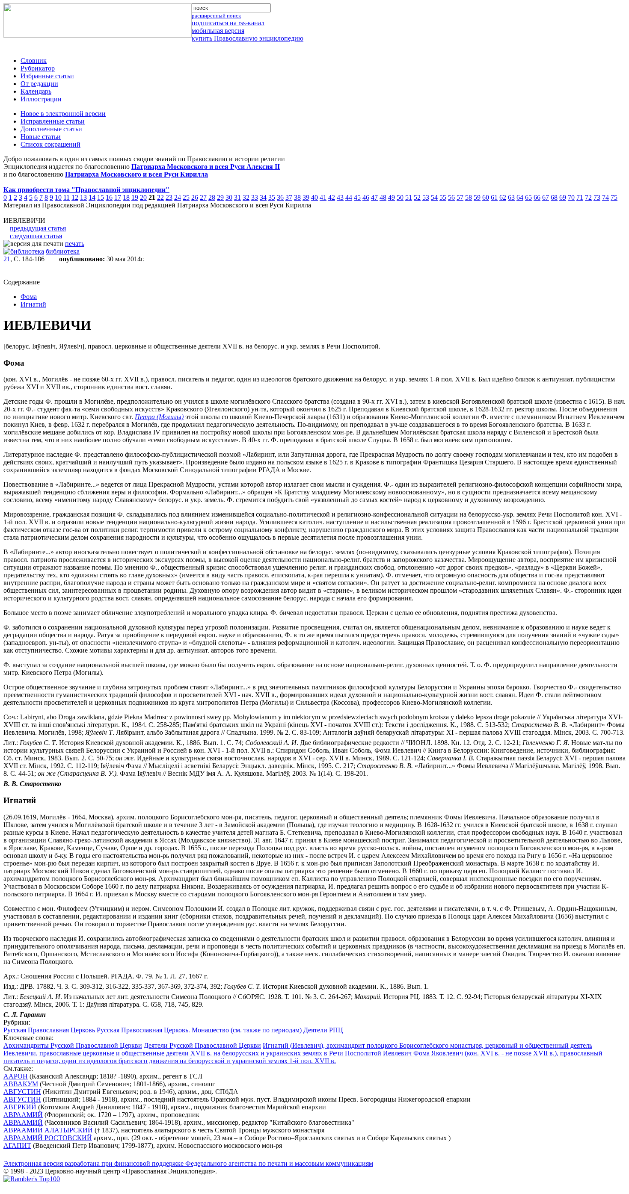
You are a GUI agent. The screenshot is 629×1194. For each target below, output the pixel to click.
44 (348, 197)
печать (74, 243)
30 (228, 197)
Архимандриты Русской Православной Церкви (72, 1045)
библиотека (63, 251)
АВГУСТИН (22, 1091)
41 (323, 197)
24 (177, 197)
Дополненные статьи (51, 129)
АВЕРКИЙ (19, 1107)
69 (562, 197)
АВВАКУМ (20, 1084)
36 (280, 197)
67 (545, 197)
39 (306, 197)
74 (605, 197)
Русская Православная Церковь (49, 1030)
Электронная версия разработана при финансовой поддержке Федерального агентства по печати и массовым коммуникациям (188, 1163)
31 (237, 197)
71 (579, 197)
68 (554, 197)
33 (254, 197)
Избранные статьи (47, 76)
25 (186, 197)
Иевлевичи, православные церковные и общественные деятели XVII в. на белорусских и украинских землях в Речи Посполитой (192, 1053)
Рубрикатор (38, 68)
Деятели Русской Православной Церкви (202, 1045)
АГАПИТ (17, 1145)
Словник (34, 60)
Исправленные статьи (53, 121)
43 (340, 197)
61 (494, 197)
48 (383, 197)
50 (400, 197)
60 (485, 197)
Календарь (36, 91)
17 (117, 197)
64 (519, 197)
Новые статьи (41, 136)
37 (288, 197)
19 (134, 197)
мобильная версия (218, 30)
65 (528, 197)
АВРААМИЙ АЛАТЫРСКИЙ (48, 1130)
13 (83, 197)
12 (74, 197)
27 (203, 197)
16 (109, 197)
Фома (29, 296)
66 (537, 197)
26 (194, 197)
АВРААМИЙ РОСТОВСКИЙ (47, 1137)
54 (434, 197)
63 (511, 197)
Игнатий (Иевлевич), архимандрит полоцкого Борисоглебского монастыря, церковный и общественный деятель (427, 1045)
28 (211, 197)
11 (66, 197)
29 (220, 197)
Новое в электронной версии (63, 113)
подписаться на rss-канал (228, 23)
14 (92, 197)
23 (169, 197)
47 (374, 197)
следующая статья (36, 235)
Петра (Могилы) (159, 416)
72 (588, 197)
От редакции (39, 83)
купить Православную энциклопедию (247, 38)
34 (263, 197)
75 (614, 197)
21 (6, 259)
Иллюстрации (41, 99)
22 (160, 197)
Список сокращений (50, 144)
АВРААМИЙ (23, 1114)
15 (100, 197)
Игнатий (33, 304)
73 (596, 197)
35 (271, 197)
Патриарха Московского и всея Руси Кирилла (136, 174)
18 (126, 197)
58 (468, 197)
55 (442, 197)
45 (357, 197)
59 (477, 197)
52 (417, 197)
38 (297, 197)
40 (314, 197)
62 (502, 197)
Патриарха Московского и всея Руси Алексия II (205, 166)
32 (246, 197)
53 (425, 197)
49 (391, 197)
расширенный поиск (216, 15)
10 (58, 197)
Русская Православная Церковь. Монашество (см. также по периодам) (199, 1030)
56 (451, 197)
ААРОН (15, 1076)
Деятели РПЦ (323, 1030)
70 (571, 197)
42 (331, 197)
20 (143, 197)
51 (408, 197)
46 (365, 197)
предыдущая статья (38, 228)
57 (460, 197)
